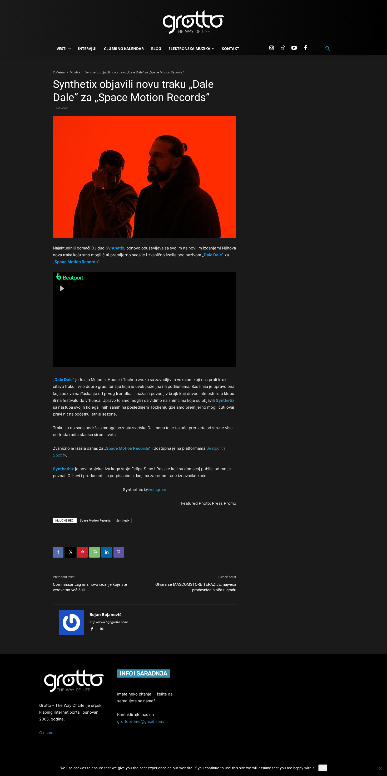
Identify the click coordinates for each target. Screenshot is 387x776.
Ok (322, 768)
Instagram (157, 489)
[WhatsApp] (94, 552)
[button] (327, 48)
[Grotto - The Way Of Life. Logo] (193, 22)
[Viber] (118, 552)
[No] (380, 768)
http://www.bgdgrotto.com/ (109, 622)
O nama (46, 732)
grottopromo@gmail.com (140, 721)
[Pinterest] (82, 552)
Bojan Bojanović (105, 614)
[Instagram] (271, 48)
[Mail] (103, 629)
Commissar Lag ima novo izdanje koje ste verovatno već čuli (90, 587)
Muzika (75, 72)
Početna (59, 72)
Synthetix (225, 400)
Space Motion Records (127, 448)
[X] (70, 552)
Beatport (214, 448)
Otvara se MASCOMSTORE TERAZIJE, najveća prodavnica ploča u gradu (195, 587)
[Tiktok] (283, 48)
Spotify (59, 455)
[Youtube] (294, 48)
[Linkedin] (106, 552)
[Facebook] (305, 48)
